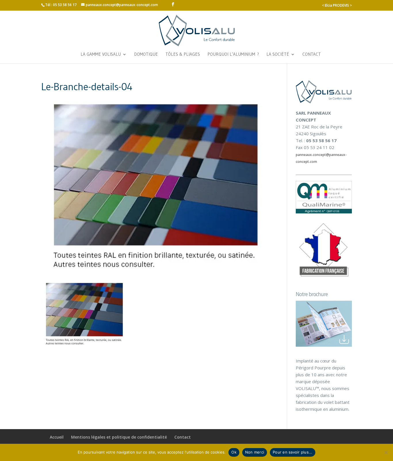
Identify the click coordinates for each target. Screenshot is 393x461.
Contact (311, 54)
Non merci (254, 452)
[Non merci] (386, 452)
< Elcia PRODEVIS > (337, 5)
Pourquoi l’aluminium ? (233, 54)
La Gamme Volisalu (101, 54)
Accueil (57, 437)
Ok (233, 452)
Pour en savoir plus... (292, 452)
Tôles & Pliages (182, 54)
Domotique (146, 54)
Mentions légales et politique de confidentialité (119, 437)
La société (277, 54)
